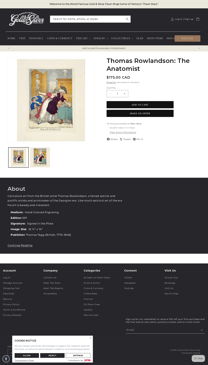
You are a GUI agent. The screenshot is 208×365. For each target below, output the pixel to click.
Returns (7, 299)
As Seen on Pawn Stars (97, 277)
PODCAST (188, 38)
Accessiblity (50, 293)
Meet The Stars (51, 283)
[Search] (127, 19)
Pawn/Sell (8, 293)
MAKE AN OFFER (140, 113)
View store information (123, 132)
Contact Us (49, 277)
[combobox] (90, 19)
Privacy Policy (11, 304)
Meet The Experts (53, 288)
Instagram (130, 283)
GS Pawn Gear (92, 304)
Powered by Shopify (191, 353)
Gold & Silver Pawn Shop (189, 350)
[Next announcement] (199, 48)
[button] (83, 38)
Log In (6, 277)
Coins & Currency (94, 288)
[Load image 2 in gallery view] (40, 157)
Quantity (111, 87)
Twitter (128, 277)
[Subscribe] (201, 330)
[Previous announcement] (8, 48)
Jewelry (88, 309)
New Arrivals (91, 315)
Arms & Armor (92, 283)
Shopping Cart (11, 288)
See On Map (171, 293)
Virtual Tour (171, 277)
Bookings (170, 283)
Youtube (129, 288)
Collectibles (90, 293)
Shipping (111, 82)
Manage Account (12, 283)
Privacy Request (12, 315)
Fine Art (88, 299)
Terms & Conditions (14, 309)
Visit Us (169, 288)
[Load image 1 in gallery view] (18, 157)
